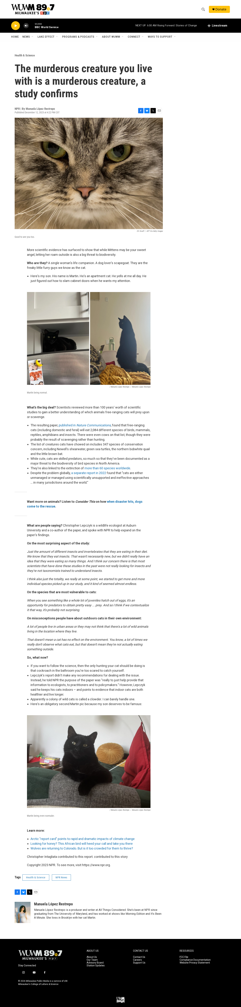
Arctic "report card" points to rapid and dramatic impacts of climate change (83, 839)
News (26, 36)
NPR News (61, 877)
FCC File (184, 957)
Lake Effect (46, 36)
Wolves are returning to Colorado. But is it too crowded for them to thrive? (82, 848)
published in (85, 425)
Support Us (139, 962)
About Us (92, 957)
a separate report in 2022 (88, 473)
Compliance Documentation (195, 960)
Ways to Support (160, 36)
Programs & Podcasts (78, 36)
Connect (134, 36)
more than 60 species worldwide (107, 468)
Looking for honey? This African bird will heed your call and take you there (82, 843)
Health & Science (25, 55)
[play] (15, 26)
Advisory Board (95, 962)
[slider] (31, 25)
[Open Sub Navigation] (32, 36)
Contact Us (139, 957)
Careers (137, 960)
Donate (220, 9)
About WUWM (111, 36)
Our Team (92, 960)
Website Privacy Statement (195, 962)
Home (15, 36)
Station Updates (96, 965)
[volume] (26, 26)
